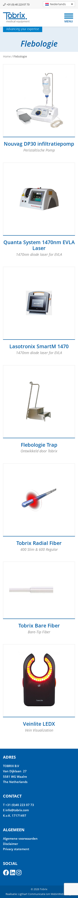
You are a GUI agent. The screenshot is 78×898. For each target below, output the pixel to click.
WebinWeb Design (61, 894)
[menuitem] (59, 4)
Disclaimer (10, 844)
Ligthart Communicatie (31, 894)
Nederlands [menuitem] (58, 4)
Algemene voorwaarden (20, 838)
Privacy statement (16, 849)
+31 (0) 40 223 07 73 (18, 4)
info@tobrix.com (17, 810)
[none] (57, 4)
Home (7, 56)
